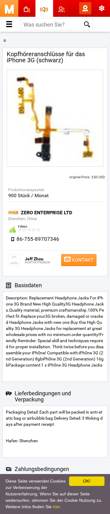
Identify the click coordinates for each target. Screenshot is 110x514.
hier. (57, 506)
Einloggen (75, 8)
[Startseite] (4, 40)
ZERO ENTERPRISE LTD (46, 212)
